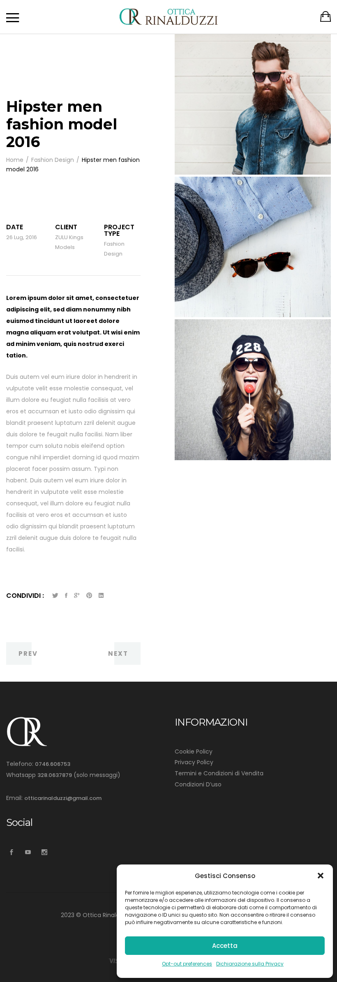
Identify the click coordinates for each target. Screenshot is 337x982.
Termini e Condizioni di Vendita (219, 773)
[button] (320, 875)
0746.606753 (52, 764)
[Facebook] (11, 852)
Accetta (225, 945)
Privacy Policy (194, 762)
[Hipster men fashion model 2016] (66, 595)
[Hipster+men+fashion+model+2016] (55, 595)
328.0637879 (54, 775)
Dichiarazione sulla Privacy (250, 963)
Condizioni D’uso (198, 784)
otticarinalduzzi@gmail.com (63, 798)
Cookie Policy (193, 751)
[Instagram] (44, 852)
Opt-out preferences (187, 963)
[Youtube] (28, 852)
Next (118, 653)
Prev (28, 653)
